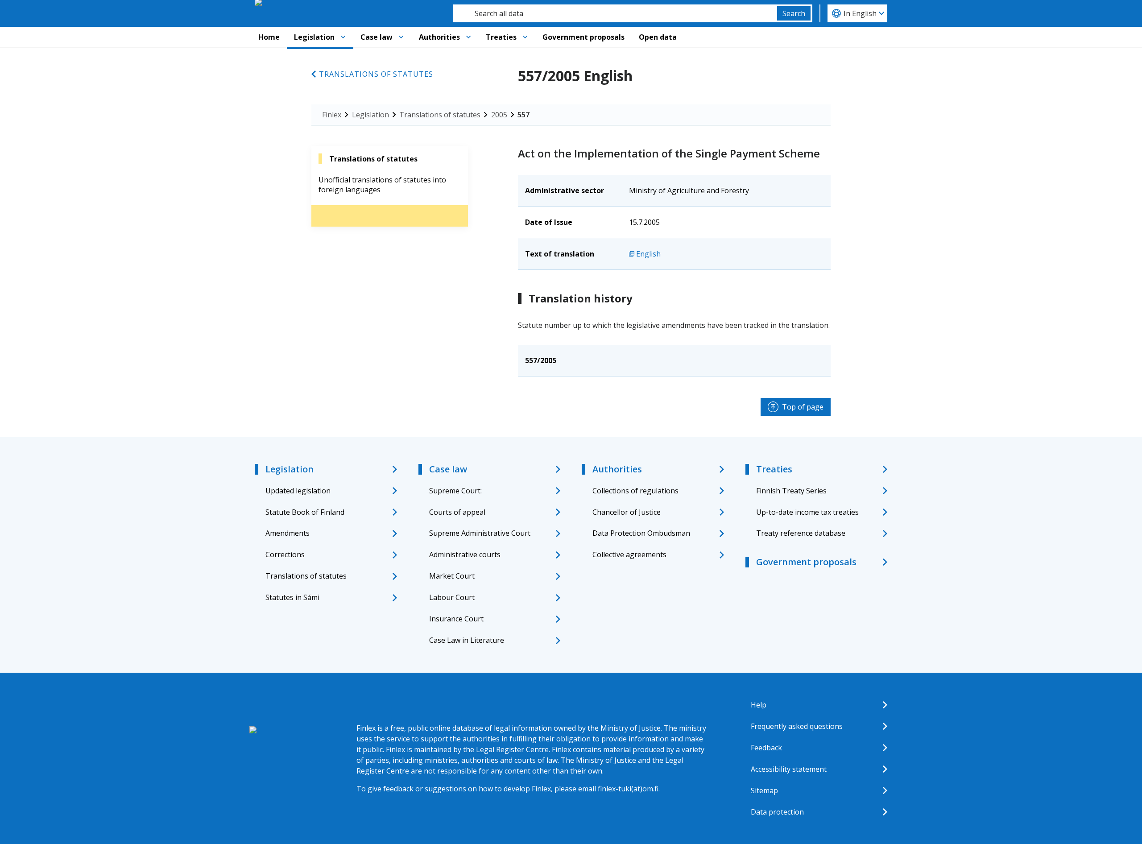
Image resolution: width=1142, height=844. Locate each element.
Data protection (777, 812)
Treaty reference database (800, 533)
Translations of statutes (376, 74)
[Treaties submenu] (525, 37)
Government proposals (583, 37)
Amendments (287, 533)
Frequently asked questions (797, 726)
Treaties (501, 37)
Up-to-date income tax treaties (807, 512)
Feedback (766, 748)
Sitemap (764, 790)
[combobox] (615, 13)
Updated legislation (298, 491)
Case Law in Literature (466, 640)
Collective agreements (629, 554)
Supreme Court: (455, 491)
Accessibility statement (789, 769)
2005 (499, 115)
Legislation (314, 37)
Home (269, 37)
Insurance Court (456, 619)
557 (523, 115)
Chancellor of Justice (626, 512)
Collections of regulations (635, 491)
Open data (658, 37)
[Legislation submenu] (343, 37)
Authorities (439, 37)
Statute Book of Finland (304, 512)
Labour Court (452, 597)
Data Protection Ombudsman (641, 533)
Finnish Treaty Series (791, 491)
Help (758, 705)
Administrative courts (465, 554)
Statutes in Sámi (292, 597)
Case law (376, 37)
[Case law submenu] (401, 37)
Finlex (331, 115)
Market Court (452, 576)
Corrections (285, 554)
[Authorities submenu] (468, 37)
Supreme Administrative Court (479, 533)
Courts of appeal (457, 512)
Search (793, 13)
